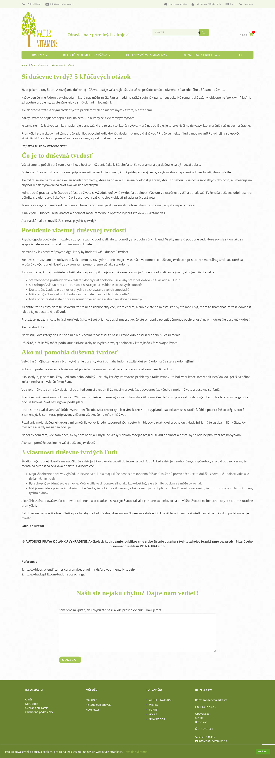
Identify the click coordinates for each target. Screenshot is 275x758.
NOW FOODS (157, 719)
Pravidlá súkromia (135, 752)
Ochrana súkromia (36, 708)
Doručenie (31, 703)
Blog (33, 65)
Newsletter (92, 709)
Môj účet (91, 700)
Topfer (153, 709)
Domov (25, 65)
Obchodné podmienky (39, 712)
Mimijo (153, 704)
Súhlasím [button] (263, 751)
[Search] (204, 32)
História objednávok (98, 704)
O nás (29, 699)
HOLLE (153, 714)
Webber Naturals (161, 700)
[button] (32, 4)
